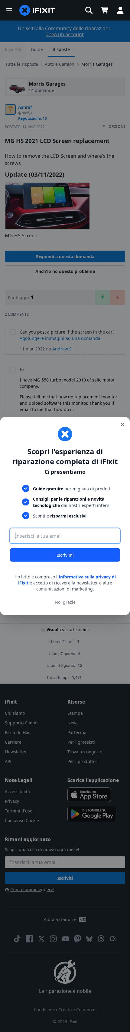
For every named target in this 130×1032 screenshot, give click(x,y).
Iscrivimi (65, 555)
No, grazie (65, 602)
